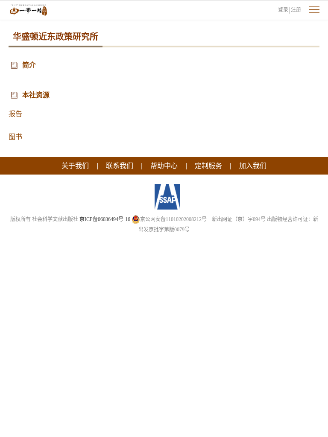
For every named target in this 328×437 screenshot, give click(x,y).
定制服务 (208, 165)
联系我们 (119, 165)
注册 (296, 10)
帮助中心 (164, 165)
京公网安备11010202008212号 (173, 219)
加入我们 (252, 165)
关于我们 (75, 165)
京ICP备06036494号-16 (104, 219)
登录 (283, 10)
